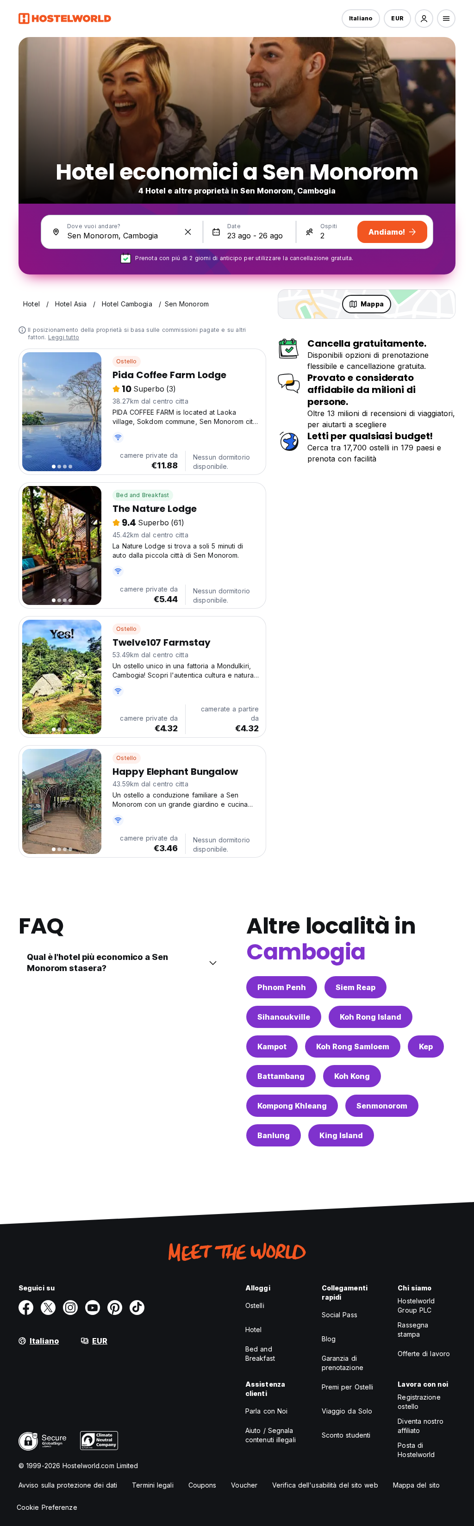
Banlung (273, 1135)
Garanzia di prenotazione (342, 1362)
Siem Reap (355, 987)
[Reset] (188, 232)
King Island (341, 1135)
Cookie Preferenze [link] (47, 1507)
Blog (329, 1339)
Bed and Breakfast (142, 495)
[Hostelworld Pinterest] (114, 1307)
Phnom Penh (281, 987)
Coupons (202, 1485)
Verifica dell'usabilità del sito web (325, 1485)
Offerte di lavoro (424, 1354)
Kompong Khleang (292, 1105)
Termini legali (152, 1485)
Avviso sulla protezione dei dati (68, 1485)
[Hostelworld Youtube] (92, 1307)
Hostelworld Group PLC (416, 1305)
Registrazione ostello (419, 1401)
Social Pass (339, 1315)
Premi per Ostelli (348, 1387)
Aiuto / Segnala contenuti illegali (270, 1435)
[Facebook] (26, 1307)
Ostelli (254, 1305)
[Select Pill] (424, 18)
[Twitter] (48, 1307)
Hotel (253, 1329)
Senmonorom (381, 1105)
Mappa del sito (416, 1485)
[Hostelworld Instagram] (70, 1307)
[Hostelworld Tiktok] (137, 1307)
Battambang (281, 1076)
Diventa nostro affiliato (420, 1425)
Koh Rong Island (370, 1016)
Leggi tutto (63, 337)
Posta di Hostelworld (416, 1449)
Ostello (126, 361)
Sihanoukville (283, 1016)
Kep (426, 1046)
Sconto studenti (346, 1435)
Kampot (272, 1046)
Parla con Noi (266, 1411)
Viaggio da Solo (347, 1411)
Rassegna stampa (413, 1329)
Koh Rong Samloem (352, 1046)
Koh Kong (352, 1076)
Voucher (244, 1485)
